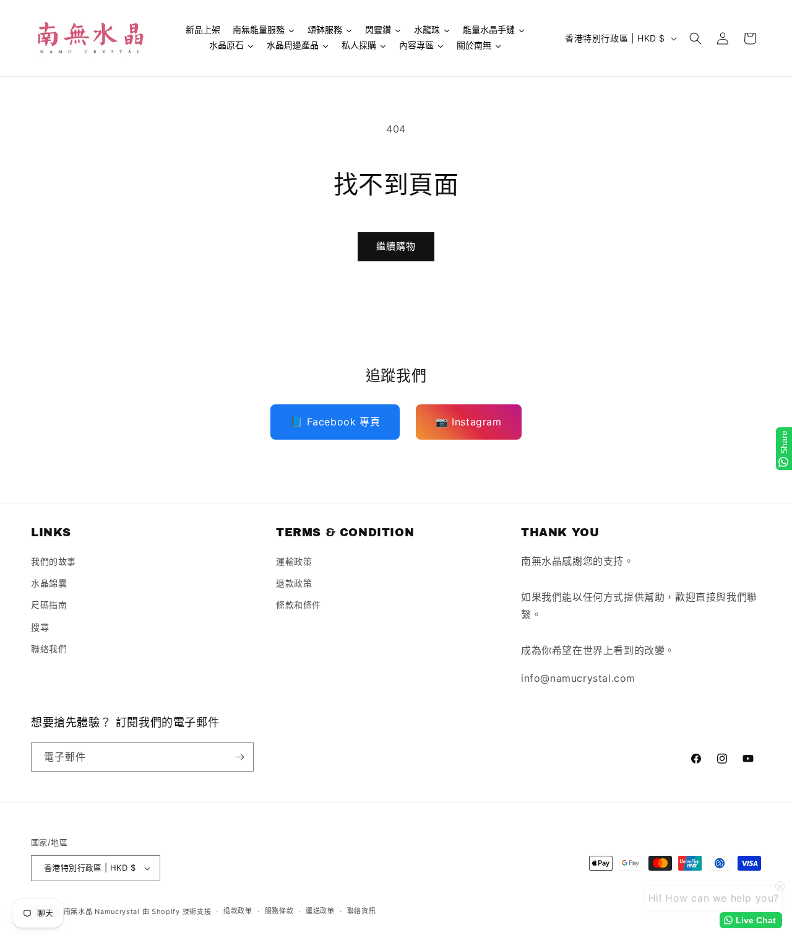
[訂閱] (239, 757)
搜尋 (40, 627)
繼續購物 (396, 246)
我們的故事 (53, 561)
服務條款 (279, 911)
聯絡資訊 (361, 911)
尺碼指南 (49, 605)
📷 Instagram (469, 422)
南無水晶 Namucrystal (102, 911)
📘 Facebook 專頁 (335, 422)
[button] (695, 38)
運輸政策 (294, 561)
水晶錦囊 (49, 583)
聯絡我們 (49, 648)
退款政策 (294, 583)
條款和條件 (298, 605)
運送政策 (320, 911)
